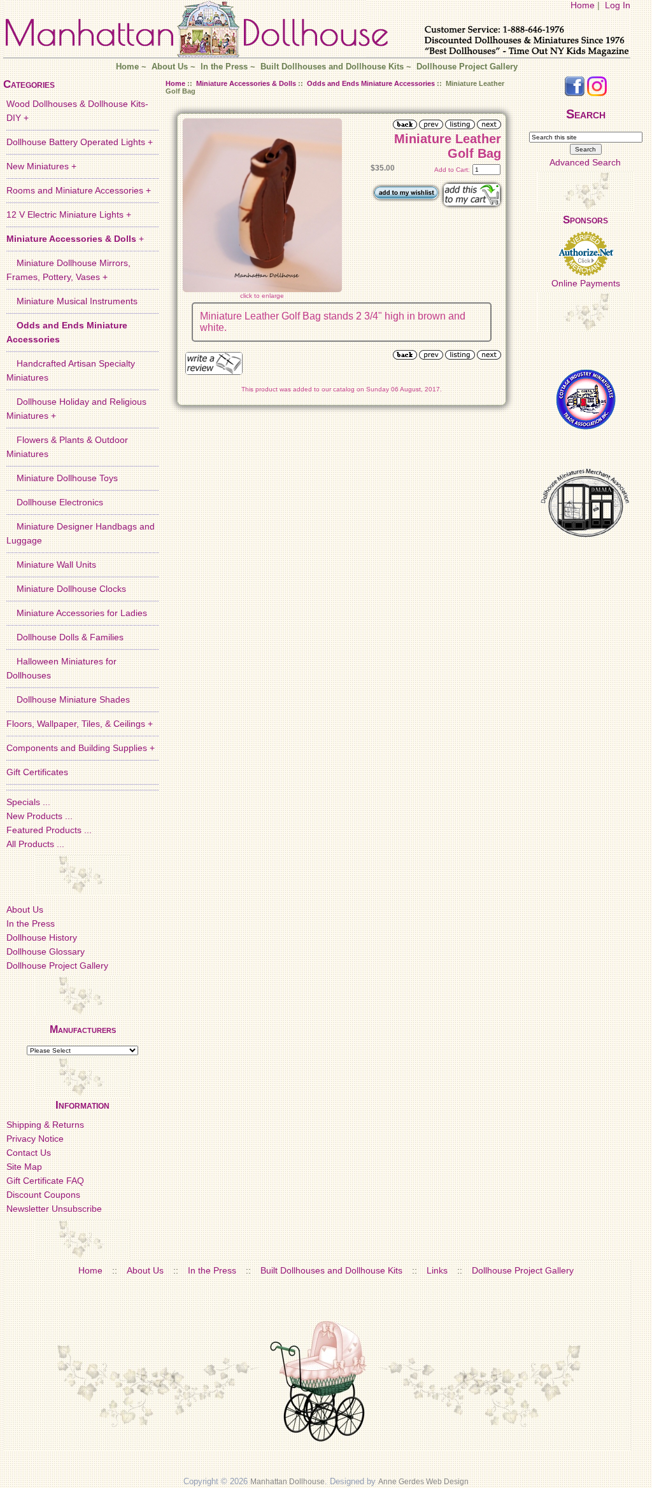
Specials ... (28, 802)
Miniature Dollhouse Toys (62, 478)
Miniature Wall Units (51, 564)
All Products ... (35, 844)
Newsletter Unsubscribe (54, 1209)
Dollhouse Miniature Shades (68, 699)
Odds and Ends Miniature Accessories (371, 83)
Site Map (24, 1167)
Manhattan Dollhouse (287, 1481)
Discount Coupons (43, 1195)
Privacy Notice (35, 1139)
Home (582, 5)
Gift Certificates (37, 772)
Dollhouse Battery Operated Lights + (79, 142)
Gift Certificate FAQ (45, 1181)
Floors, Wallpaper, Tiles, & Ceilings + (79, 724)
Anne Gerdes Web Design (423, 1481)
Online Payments (585, 283)
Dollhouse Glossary (45, 951)
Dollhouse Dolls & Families (65, 637)
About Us (170, 66)
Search (586, 114)
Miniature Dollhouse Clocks (66, 589)
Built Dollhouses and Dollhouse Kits (332, 66)
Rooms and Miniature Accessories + (78, 190)
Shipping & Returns (45, 1125)
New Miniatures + (41, 166)
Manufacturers (83, 1029)
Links (437, 1270)
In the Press (224, 66)
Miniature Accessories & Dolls (246, 83)
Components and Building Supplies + (80, 748)
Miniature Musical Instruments (72, 301)
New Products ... (39, 816)
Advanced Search (585, 162)
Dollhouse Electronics (54, 502)
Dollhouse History (41, 937)
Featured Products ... (49, 830)
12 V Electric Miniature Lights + (68, 214)
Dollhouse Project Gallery (467, 66)
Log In (617, 5)
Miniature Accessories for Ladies (76, 613)
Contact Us (28, 1153)
